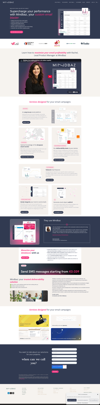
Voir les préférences (94, 400)
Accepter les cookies (72, 400)
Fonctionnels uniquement (83, 400)
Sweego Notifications (42, 394)
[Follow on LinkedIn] (8, 393)
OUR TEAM (71, 2)
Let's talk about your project (16, 32)
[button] (97, 394)
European (23, 142)
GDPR (71, 388)
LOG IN (93, 2)
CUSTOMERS (78, 2)
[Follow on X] (11, 393)
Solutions (24, 388)
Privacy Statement (85, 402)
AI (54, 199)
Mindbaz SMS (40, 391)
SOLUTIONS (57, 2)
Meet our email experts (59, 159)
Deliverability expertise (60, 145)
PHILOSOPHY (65, 2)
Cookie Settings (73, 391)
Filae (54, 391)
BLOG (84, 2)
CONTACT (88, 2)
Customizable (50, 167)
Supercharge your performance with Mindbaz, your (31, 14)
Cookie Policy (79, 402)
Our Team (24, 391)
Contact (23, 394)
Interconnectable (25, 199)
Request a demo (26, 122)
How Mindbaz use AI (58, 212)
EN (96, 2)
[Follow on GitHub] (13, 393)
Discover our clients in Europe (27, 156)
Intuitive (25, 108)
